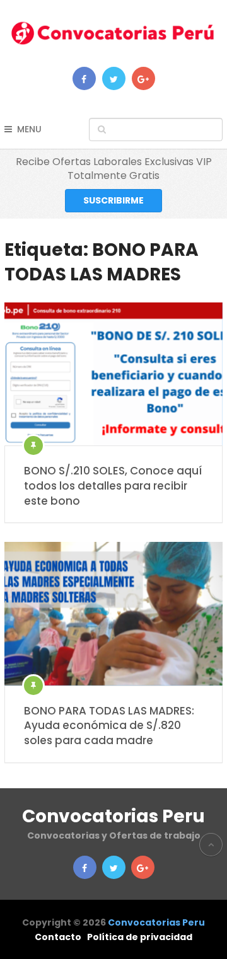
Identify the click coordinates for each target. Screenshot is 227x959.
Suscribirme (113, 200)
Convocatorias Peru (113, 816)
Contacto (58, 937)
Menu (29, 129)
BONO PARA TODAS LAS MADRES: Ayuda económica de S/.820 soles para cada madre (109, 726)
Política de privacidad (139, 937)
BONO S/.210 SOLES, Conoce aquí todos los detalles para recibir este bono (113, 486)
